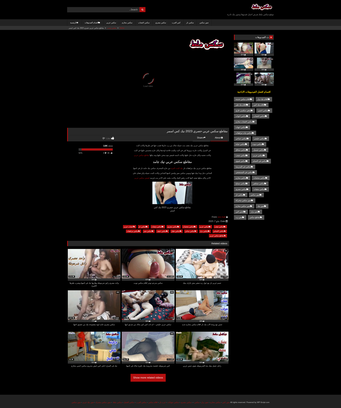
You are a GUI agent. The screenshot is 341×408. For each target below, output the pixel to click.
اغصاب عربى (128, 227)
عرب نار (162, 402)
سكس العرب (141, 402)
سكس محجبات (188, 227)
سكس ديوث (257, 144)
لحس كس (240, 212)
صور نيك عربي (88, 402)
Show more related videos (148, 377)
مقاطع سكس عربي (141, 155)
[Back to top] (333, 400)
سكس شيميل (258, 150)
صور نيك (260, 206)
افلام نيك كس (258, 105)
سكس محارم (127, 23)
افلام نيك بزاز (262, 99)
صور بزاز (204, 402)
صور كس (226, 402)
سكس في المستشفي (244, 172)
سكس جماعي (241, 139)
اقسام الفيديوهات (91, 23)
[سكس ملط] (262, 7)
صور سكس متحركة (243, 200)
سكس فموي (241, 161)
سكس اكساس (218, 231)
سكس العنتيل (129, 402)
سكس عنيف (161, 231)
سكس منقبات (156, 227)
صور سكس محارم (243, 206)
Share (200, 138)
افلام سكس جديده (243, 99)
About (218, 138)
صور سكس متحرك (103, 402)
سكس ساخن (190, 231)
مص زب (239, 217)
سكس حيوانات (173, 402)
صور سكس (204, 23)
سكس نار (190, 23)
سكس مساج (241, 183)
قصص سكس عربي (141, 178)
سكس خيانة (240, 144)
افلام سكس (153, 402)
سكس (197, 402)
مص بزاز (254, 212)
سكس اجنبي (263, 110)
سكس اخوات (241, 116)
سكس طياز (175, 231)
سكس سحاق (241, 150)
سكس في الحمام (260, 161)
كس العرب (176, 23)
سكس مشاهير (258, 183)
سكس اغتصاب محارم (244, 122)
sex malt (222, 217)
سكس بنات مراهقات (244, 133)
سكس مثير (148, 231)
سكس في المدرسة (243, 167)
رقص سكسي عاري (243, 110)
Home (122, 28)
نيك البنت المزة (177, 168)
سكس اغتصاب (144, 23)
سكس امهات (241, 127)
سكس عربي (111, 23)
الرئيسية (73, 23)
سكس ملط (117, 402)
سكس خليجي (259, 139)
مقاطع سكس (254, 217)
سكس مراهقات (132, 231)
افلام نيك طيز (241, 105)
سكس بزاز (204, 231)
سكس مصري (160, 23)
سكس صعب (111, 28)
